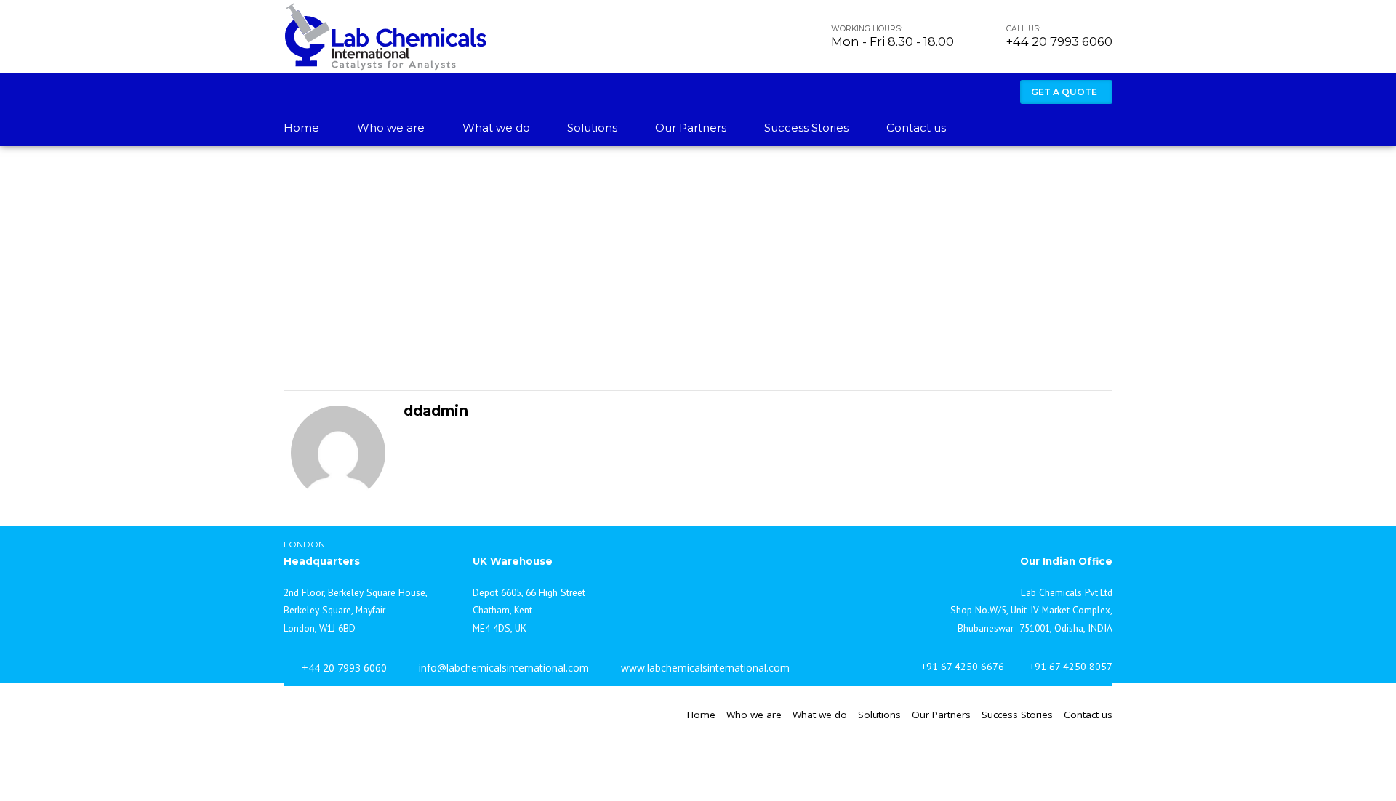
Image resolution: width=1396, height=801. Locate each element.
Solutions (592, 127)
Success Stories (806, 127)
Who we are (391, 127)
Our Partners (690, 127)
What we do (496, 127)
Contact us (916, 127)
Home (301, 127)
